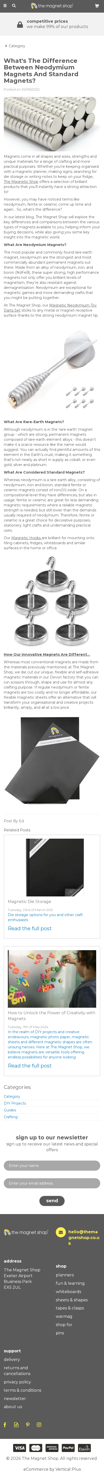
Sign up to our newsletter (52, 1143)
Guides (10, 1110)
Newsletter (15, 1398)
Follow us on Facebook (5, 1424)
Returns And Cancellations (17, 1370)
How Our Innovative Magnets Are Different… (47, 654)
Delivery (12, 1359)
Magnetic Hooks (26, 538)
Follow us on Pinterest (27, 1424)
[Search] (14, 6)
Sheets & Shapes (72, 1300)
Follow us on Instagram (39, 1424)
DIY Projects (15, 1103)
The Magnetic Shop (21, 181)
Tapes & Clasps (70, 1308)
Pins (60, 1333)
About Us (13, 1406)
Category (12, 1096)
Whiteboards (68, 1291)
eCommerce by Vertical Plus (52, 1469)
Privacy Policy (17, 1382)
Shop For (64, 1324)
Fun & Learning (70, 1283)
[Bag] (97, 5)
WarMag (64, 1316)
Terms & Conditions (22, 1390)
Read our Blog (16, 1424)
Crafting (11, 1117)
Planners (65, 1275)
